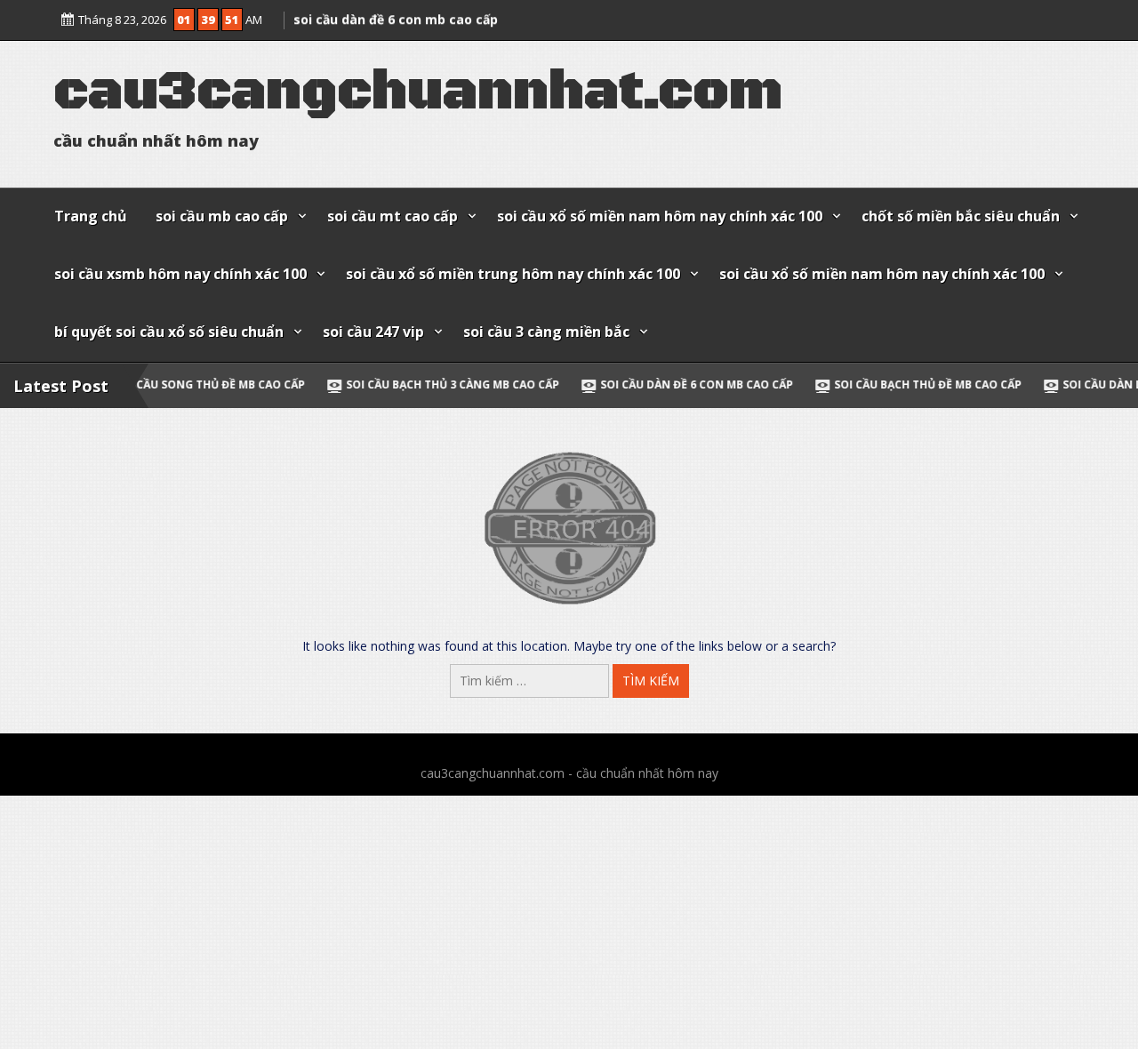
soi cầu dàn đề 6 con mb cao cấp (627, 384)
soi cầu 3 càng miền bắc (546, 331)
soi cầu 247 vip (373, 331)
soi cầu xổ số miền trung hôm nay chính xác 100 (513, 274)
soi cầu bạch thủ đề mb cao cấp (858, 384)
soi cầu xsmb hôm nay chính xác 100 (180, 274)
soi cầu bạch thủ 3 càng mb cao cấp (383, 384)
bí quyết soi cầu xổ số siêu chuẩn (169, 331)
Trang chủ (90, 216)
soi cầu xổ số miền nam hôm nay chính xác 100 (659, 216)
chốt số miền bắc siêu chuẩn (961, 216)
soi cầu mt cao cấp (392, 216)
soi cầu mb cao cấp (222, 216)
